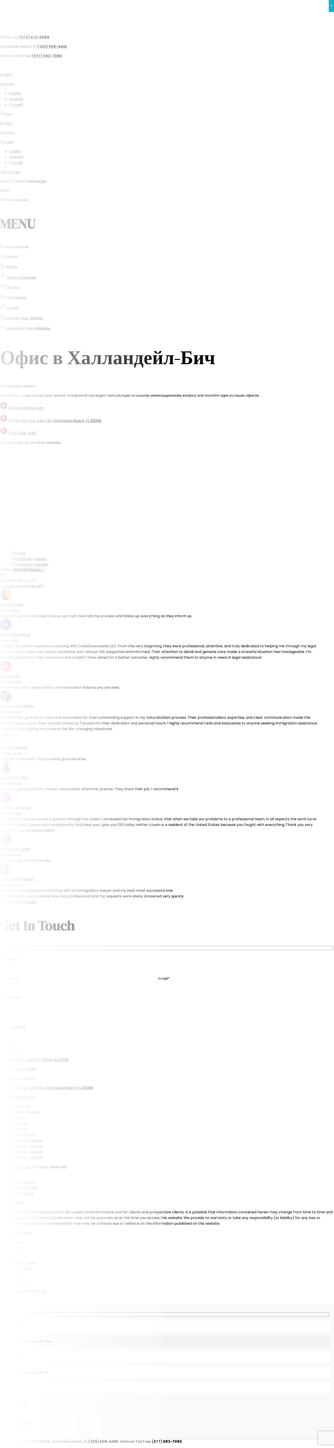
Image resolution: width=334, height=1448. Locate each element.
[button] (167, 254)
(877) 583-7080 (186, 65)
